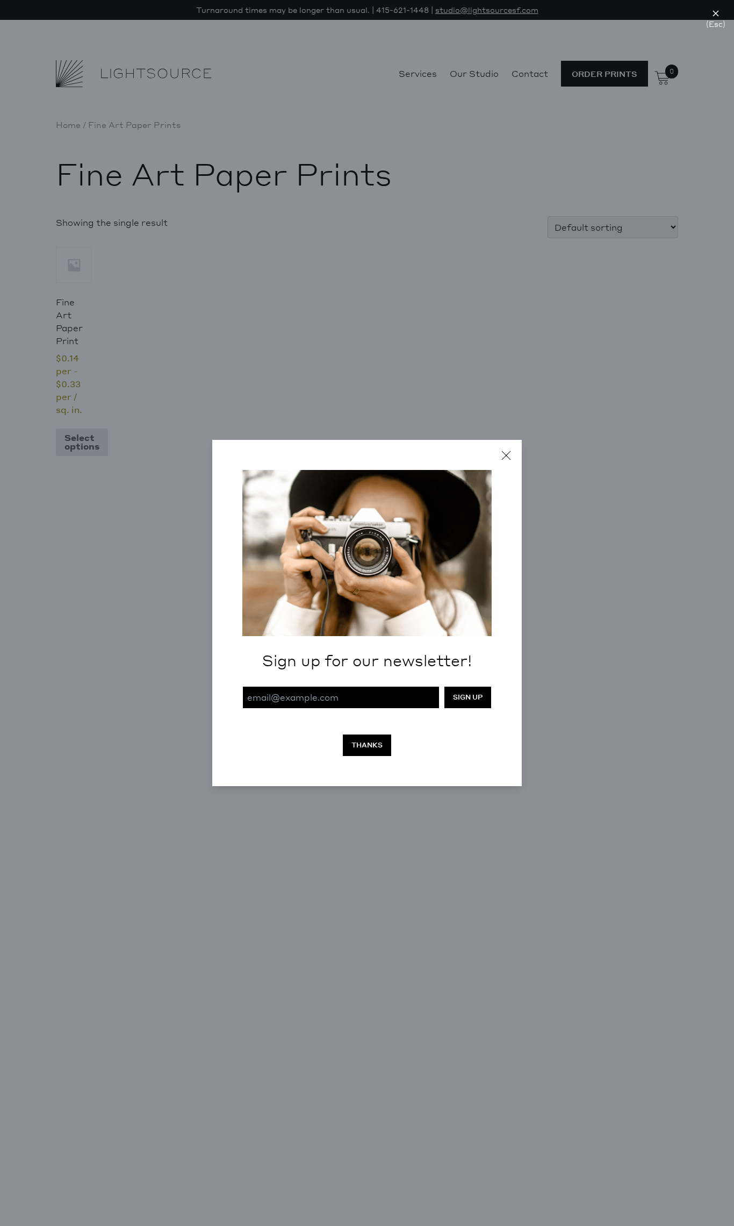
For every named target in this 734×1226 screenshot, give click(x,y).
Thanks (367, 745)
